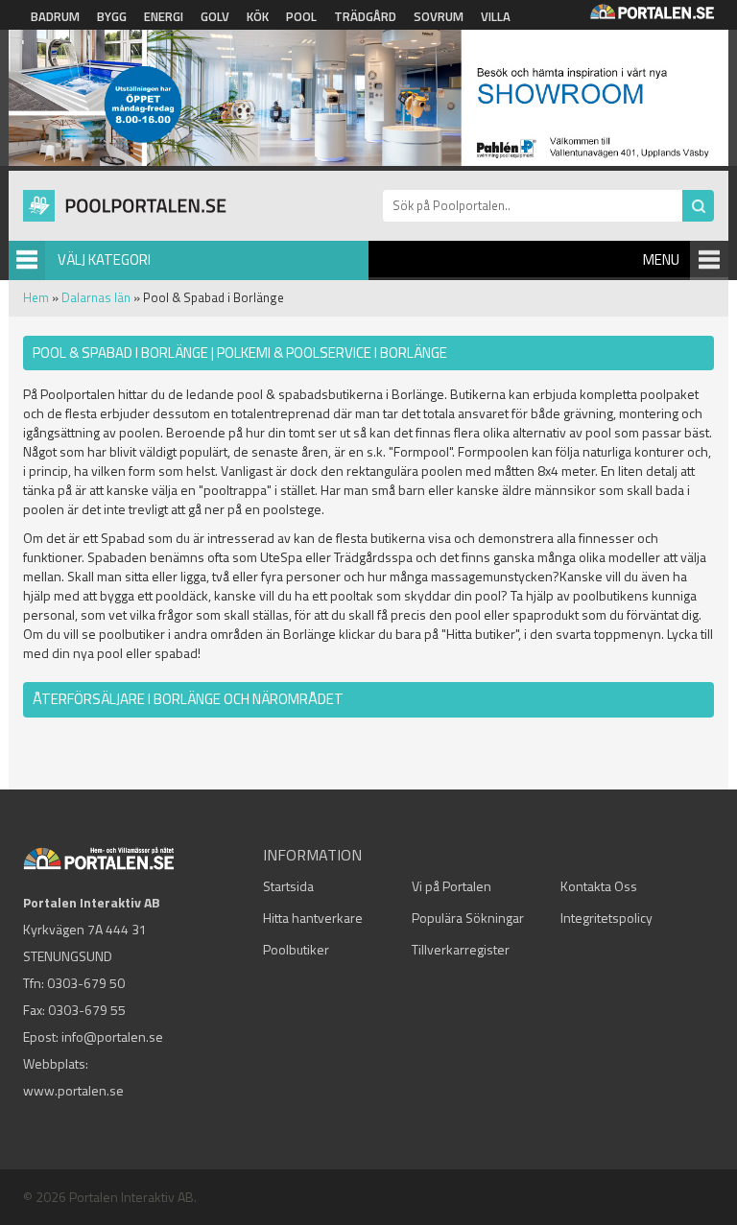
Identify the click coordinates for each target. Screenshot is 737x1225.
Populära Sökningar (468, 917)
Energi (163, 16)
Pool (301, 16)
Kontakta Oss (598, 886)
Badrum (55, 16)
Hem (36, 297)
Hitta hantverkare (313, 917)
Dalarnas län (96, 297)
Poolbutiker (296, 949)
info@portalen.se (112, 1036)
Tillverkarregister (461, 949)
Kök (258, 16)
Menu (661, 259)
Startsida (288, 886)
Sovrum (439, 16)
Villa (496, 16)
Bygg (112, 16)
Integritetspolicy (606, 917)
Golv (215, 16)
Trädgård (365, 16)
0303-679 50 (86, 983)
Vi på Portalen (451, 886)
